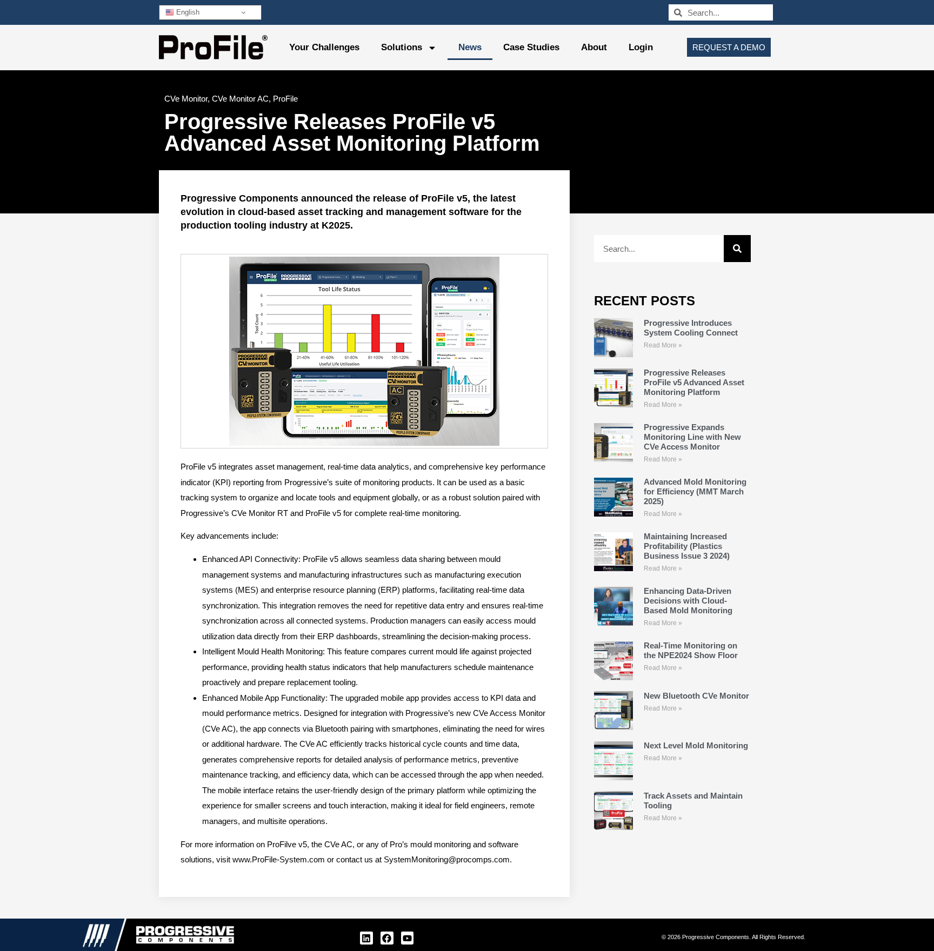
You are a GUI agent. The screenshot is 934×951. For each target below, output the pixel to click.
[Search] (737, 248)
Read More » (663, 345)
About (594, 47)
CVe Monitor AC (240, 98)
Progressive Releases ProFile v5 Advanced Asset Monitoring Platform (694, 382)
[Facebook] (387, 938)
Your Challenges (324, 47)
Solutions (401, 47)
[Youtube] (407, 938)
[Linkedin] (366, 938)
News (470, 47)
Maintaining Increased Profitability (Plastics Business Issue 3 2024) (687, 546)
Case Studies (531, 47)
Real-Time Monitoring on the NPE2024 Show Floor (691, 650)
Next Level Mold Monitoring (696, 745)
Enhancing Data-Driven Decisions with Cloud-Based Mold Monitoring (688, 600)
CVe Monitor (186, 98)
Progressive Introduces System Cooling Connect (691, 327)
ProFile (285, 98)
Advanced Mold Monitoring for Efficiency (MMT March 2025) (695, 491)
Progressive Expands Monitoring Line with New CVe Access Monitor (692, 437)
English (186, 12)
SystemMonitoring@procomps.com (447, 859)
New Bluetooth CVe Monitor (696, 695)
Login (641, 47)
